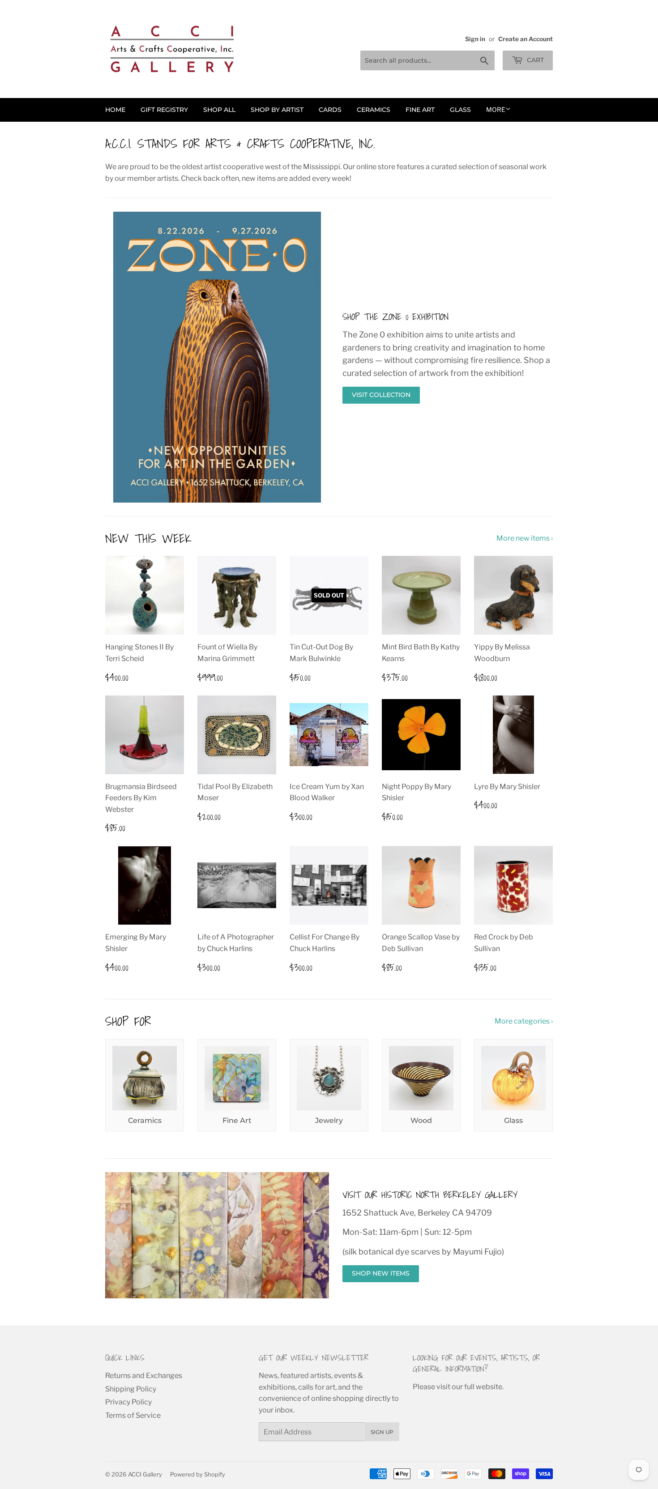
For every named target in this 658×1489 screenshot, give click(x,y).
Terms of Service (133, 1415)
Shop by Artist (277, 110)
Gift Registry (164, 110)
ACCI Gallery (145, 1474)
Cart (534, 60)
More (495, 109)
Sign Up (382, 1432)
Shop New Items (381, 1273)
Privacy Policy (128, 1402)
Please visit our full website (457, 1386)
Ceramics (373, 110)
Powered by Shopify (197, 1474)
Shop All (219, 110)
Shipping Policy (130, 1389)
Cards (330, 110)
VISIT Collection (381, 395)
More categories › (524, 1021)
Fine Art (420, 110)
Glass (460, 110)
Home (115, 110)
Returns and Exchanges (143, 1375)
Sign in (475, 39)
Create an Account (525, 39)
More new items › (524, 538)
